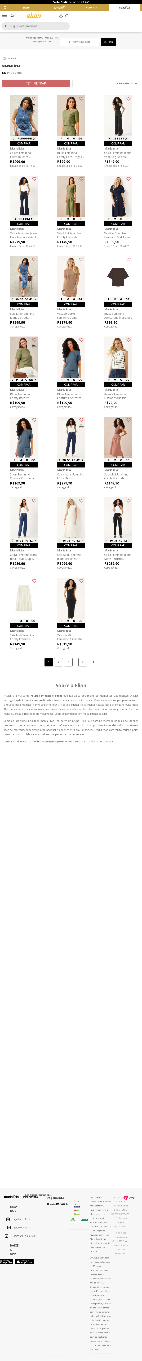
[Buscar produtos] (5, 26)
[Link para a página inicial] (4, 58)
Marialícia (12, 58)
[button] (4, 16)
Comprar (23, 143)
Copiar (108, 41)
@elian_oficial (22, 1219)
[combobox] (35, 26)
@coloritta (20, 1227)
